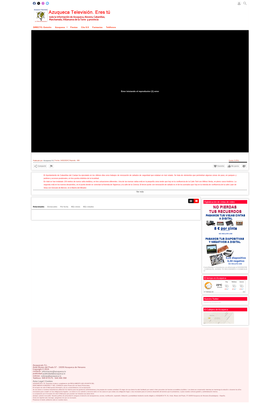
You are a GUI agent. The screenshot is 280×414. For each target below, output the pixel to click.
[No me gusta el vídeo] (244, 166)
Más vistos (75, 207)
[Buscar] (245, 3)
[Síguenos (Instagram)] (43, 3)
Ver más (140, 192)
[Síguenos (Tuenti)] (47, 3)
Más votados (88, 207)
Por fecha (64, 207)
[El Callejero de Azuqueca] (218, 318)
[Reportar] (51, 166)
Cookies (49, 381)
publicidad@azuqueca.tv (54, 374)
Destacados (52, 207)
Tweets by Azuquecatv (212, 302)
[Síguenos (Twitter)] (38, 3)
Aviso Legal (38, 381)
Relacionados (38, 207)
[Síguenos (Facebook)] (34, 3)
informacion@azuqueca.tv (54, 371)
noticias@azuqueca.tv (51, 376)
